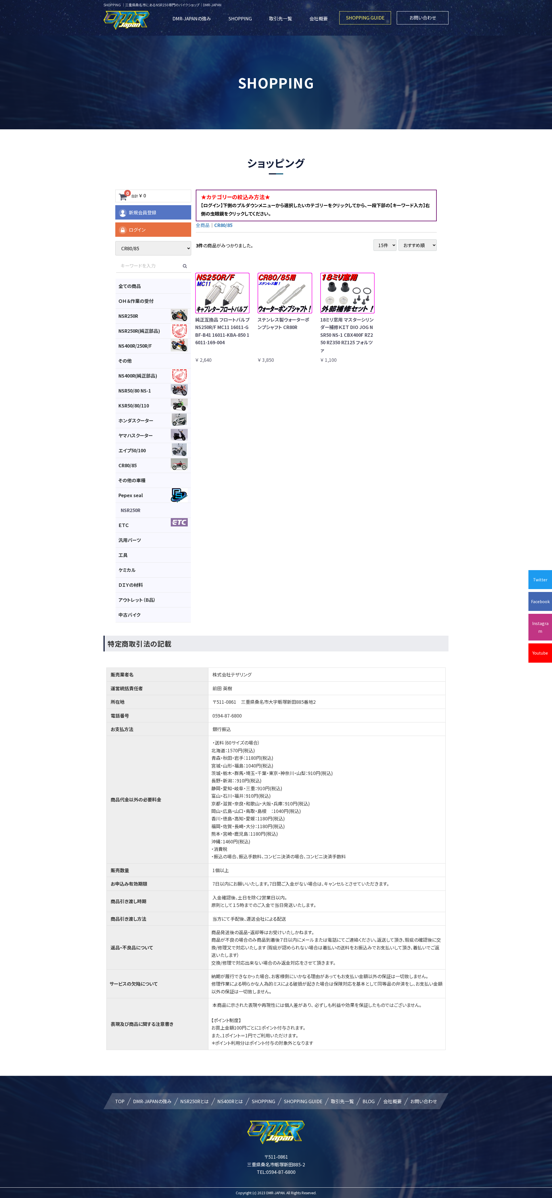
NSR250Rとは (194, 1101)
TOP (119, 1101)
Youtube (540, 653)
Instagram (540, 627)
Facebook (540, 601)
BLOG (369, 1101)
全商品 (203, 225)
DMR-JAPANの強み (191, 18)
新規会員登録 (142, 212)
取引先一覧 (280, 18)
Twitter (540, 579)
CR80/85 (223, 225)
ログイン (137, 229)
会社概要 (318, 18)
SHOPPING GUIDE (365, 17)
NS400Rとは (230, 1101)
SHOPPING (240, 18)
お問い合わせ (422, 17)
